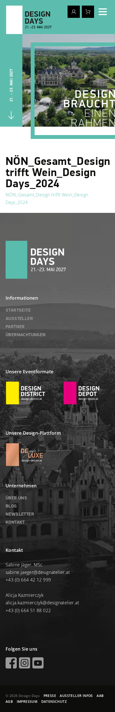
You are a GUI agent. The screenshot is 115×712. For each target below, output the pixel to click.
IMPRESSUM (27, 701)
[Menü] (102, 12)
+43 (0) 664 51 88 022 (28, 610)
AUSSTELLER (19, 319)
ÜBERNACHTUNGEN (26, 335)
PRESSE (50, 695)
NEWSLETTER (20, 514)
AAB (100, 695)
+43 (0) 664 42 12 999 (28, 580)
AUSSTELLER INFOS (76, 695)
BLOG (11, 506)
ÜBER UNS (16, 498)
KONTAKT (15, 522)
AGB (9, 701)
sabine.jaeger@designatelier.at (38, 572)
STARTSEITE (18, 310)
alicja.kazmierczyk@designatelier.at (42, 603)
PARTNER (15, 327)
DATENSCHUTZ (54, 701)
